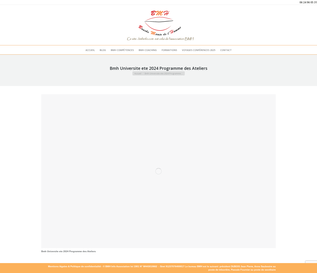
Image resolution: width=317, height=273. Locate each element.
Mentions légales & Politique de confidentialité (74, 266)
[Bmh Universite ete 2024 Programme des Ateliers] (158, 171)
